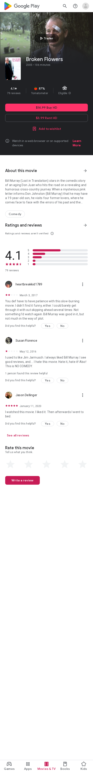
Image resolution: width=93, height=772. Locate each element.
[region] (46, 90)
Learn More (77, 143)
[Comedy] (15, 214)
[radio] (10, 464)
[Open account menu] (85, 6)
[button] (47, 325)
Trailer (46, 38)
